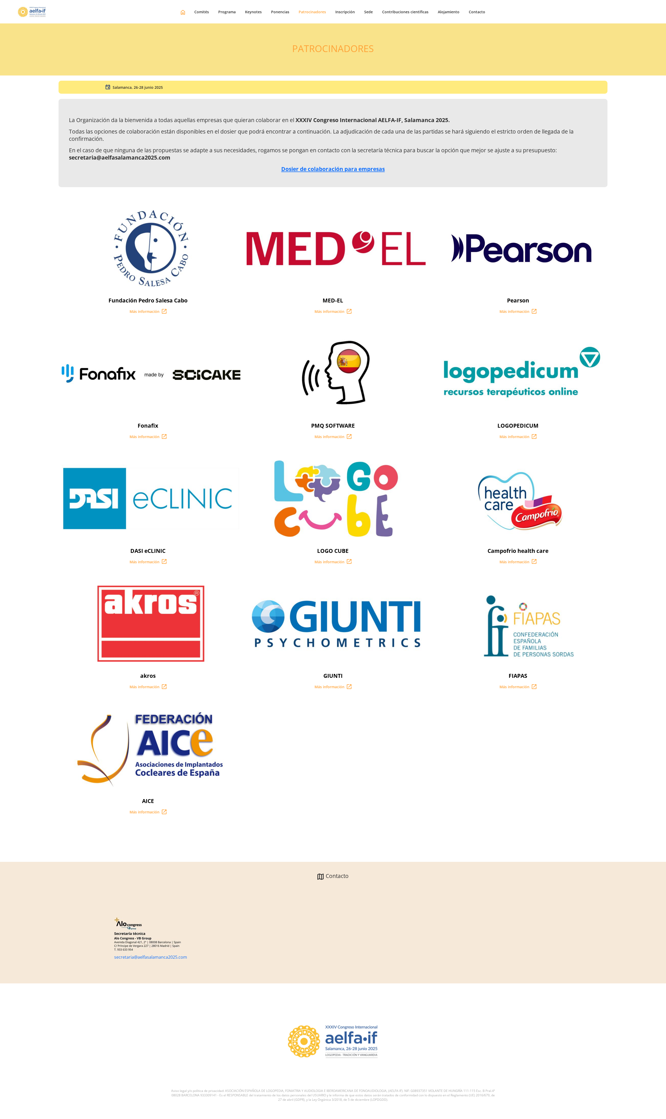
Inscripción (345, 11)
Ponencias (280, 11)
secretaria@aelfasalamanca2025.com (150, 957)
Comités (201, 11)
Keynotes (253, 11)
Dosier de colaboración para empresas (333, 169)
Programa (227, 11)
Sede (368, 11)
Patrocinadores (312, 11)
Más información (145, 311)
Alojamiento (448, 11)
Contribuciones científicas (405, 11)
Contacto (477, 11)
